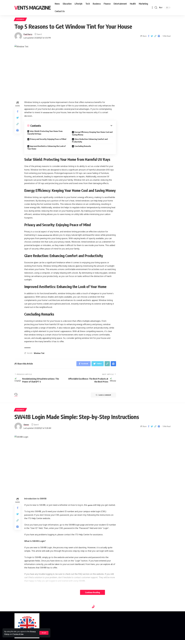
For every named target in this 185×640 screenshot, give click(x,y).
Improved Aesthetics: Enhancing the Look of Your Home (46, 147)
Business (20, 19)
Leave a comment (105, 395)
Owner (26, 424)
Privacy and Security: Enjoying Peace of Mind (48, 139)
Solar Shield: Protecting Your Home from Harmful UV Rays (45, 132)
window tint (48, 113)
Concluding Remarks (83, 146)
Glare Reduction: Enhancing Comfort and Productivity (90, 140)
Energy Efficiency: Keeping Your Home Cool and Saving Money (92, 133)
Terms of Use (18, 634)
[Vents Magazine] (26, 625)
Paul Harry (28, 34)
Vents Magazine (32, 8)
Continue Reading (92, 592)
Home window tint (45, 235)
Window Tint (39, 353)
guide (90, 505)
